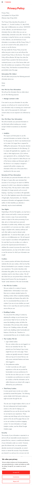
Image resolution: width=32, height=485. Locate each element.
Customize (16, 477)
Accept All (16, 472)
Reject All (16, 481)
